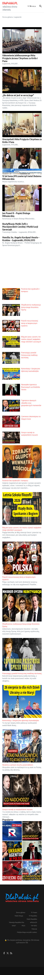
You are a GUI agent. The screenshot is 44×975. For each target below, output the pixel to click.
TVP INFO (34, 926)
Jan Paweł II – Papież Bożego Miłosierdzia (16, 214)
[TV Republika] (12, 831)
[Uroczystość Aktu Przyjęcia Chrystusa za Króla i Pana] (22, 124)
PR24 (23, 926)
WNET (14, 926)
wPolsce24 (33, 922)
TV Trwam (34, 912)
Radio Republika (32, 919)
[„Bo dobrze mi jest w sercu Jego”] (22, 80)
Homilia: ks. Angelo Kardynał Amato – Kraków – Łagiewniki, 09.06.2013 (20, 239)
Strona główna (7, 17)
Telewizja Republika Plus (16, 922)
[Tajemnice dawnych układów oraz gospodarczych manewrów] (12, 851)
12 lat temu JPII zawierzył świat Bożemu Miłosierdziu (21, 177)
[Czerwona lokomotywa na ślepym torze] (12, 870)
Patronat (34, 929)
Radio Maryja (19, 916)
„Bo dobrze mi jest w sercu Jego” (18, 95)
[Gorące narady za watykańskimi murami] (32, 831)
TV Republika (33, 916)
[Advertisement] (22, 269)
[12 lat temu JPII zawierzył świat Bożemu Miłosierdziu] (22, 161)
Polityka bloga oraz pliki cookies (27, 932)
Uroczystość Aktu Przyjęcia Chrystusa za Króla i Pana (22, 140)
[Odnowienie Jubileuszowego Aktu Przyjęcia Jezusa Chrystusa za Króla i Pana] (22, 40)
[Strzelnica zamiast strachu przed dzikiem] (32, 870)
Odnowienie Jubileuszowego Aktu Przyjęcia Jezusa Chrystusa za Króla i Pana (20, 58)
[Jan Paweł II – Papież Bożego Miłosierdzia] (22, 198)
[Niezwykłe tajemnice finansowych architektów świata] (32, 851)
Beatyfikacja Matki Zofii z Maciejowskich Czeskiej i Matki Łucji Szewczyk (20, 226)
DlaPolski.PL (10, 3)
